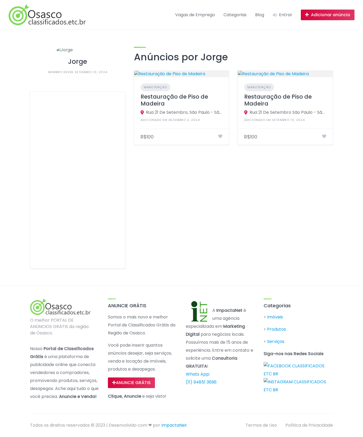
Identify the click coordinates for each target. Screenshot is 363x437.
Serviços (275, 341)
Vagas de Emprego (195, 15)
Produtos (276, 329)
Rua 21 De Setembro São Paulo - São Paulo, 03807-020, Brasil (288, 112)
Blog (259, 15)
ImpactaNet (174, 425)
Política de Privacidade (309, 425)
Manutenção (155, 87)
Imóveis (275, 317)
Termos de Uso (261, 425)
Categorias (235, 15)
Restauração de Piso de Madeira (174, 100)
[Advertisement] (78, 180)
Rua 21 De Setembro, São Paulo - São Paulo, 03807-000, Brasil (184, 112)
